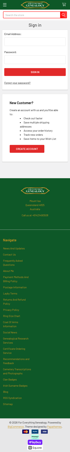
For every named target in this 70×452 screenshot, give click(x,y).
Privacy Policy (11, 309)
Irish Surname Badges (15, 385)
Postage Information (15, 287)
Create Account (27, 148)
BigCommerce (16, 426)
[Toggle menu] (4, 4)
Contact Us (9, 254)
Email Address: (13, 34)
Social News (10, 332)
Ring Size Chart (11, 315)
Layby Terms (10, 293)
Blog (5, 391)
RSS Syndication (12, 397)
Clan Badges (10, 379)
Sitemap (8, 404)
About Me (8, 270)
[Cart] (65, 5)
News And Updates (14, 248)
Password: (10, 52)
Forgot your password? (17, 82)
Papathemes (54, 426)
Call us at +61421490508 (35, 215)
